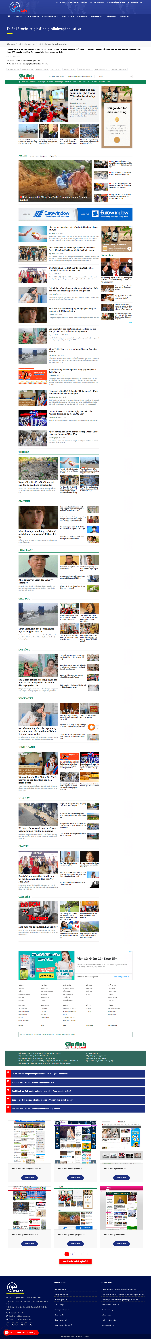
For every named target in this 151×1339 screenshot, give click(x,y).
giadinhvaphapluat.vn (42, 69)
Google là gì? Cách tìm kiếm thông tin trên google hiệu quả (120, 1300)
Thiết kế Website (97, 16)
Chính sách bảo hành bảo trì (63, 1325)
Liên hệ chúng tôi (136, 2)
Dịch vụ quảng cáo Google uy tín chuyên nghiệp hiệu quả (119, 1289)
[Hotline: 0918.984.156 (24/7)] (7, 1333)
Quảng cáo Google (33, 16)
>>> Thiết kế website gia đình (75, 1261)
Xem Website (29, 1178)
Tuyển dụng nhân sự (61, 1300)
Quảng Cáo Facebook (51, 16)
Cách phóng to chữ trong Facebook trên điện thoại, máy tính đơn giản (123, 1294)
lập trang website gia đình (119, 69)
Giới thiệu (61, 2)
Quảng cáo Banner (68, 16)
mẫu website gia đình (69, 69)
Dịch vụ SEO (83, 16)
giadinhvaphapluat (27, 69)
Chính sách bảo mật (61, 1320)
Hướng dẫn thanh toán (117, 2)
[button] (75, 1074)
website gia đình (55, 69)
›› (85, 1254)
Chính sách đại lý (98, 2)
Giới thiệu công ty (60, 1289)
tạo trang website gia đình (102, 69)
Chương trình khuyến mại (78, 2)
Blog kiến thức (125, 16)
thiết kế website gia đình (85, 69)
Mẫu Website (111, 16)
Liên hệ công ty (59, 1305)
